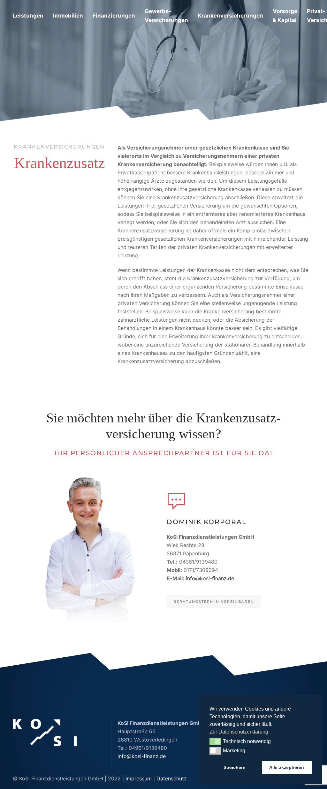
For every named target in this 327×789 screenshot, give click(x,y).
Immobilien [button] (68, 15)
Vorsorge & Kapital (285, 15)
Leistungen (28, 15)
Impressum (138, 778)
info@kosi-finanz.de (210, 578)
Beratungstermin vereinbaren (213, 601)
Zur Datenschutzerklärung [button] (238, 731)
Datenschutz (171, 778)
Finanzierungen (114, 15)
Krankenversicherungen (230, 15)
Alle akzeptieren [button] (286, 767)
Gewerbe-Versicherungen (166, 15)
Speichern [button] (235, 767)
